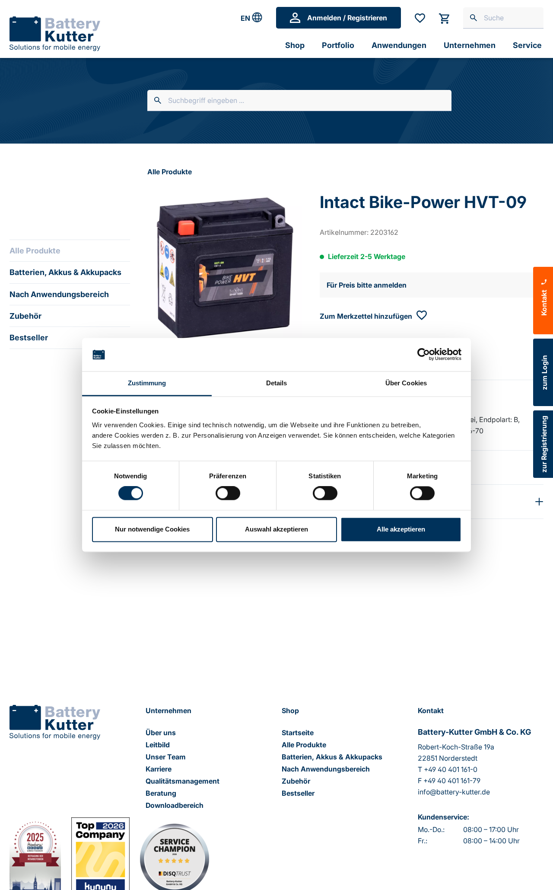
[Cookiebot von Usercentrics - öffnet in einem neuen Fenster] (423, 354)
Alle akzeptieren (401, 529)
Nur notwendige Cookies (152, 529)
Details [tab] (276, 383)
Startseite (298, 732)
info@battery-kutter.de (454, 792)
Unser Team (166, 756)
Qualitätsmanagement (182, 781)
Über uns (161, 732)
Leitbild (158, 744)
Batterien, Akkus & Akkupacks (65, 272)
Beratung (161, 793)
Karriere (159, 769)
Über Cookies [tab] (406, 383)
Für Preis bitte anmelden (367, 285)
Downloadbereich (174, 805)
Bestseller (29, 337)
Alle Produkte (35, 250)
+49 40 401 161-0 (450, 769)
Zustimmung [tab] (147, 383)
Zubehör (25, 315)
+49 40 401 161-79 (451, 780)
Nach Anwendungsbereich (59, 294)
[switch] (228, 493)
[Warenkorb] (444, 17)
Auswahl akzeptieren (276, 529)
